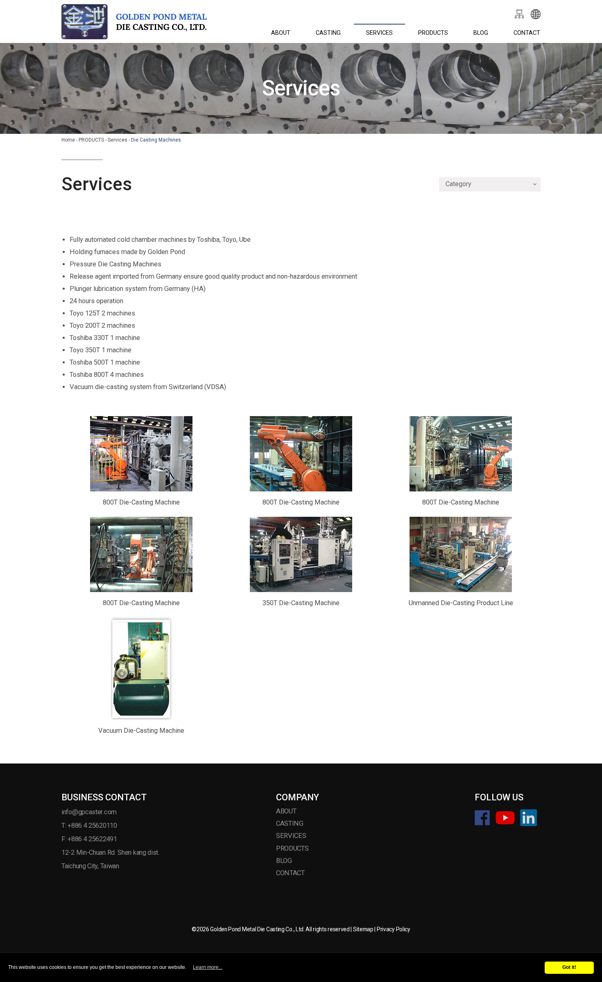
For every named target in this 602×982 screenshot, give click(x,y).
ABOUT (280, 32)
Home (68, 140)
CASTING (328, 32)
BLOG (480, 32)
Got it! (569, 967)
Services (117, 140)
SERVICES (379, 32)
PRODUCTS (433, 32)
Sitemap (363, 929)
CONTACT (527, 32)
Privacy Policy (393, 929)
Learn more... (207, 967)
